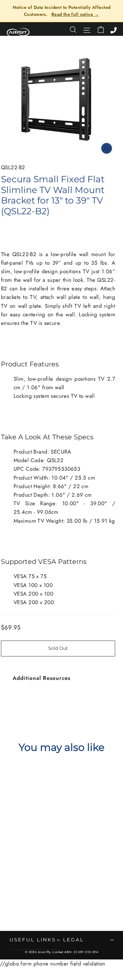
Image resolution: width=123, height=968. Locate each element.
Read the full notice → (75, 14)
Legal (73, 940)
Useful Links (32, 940)
